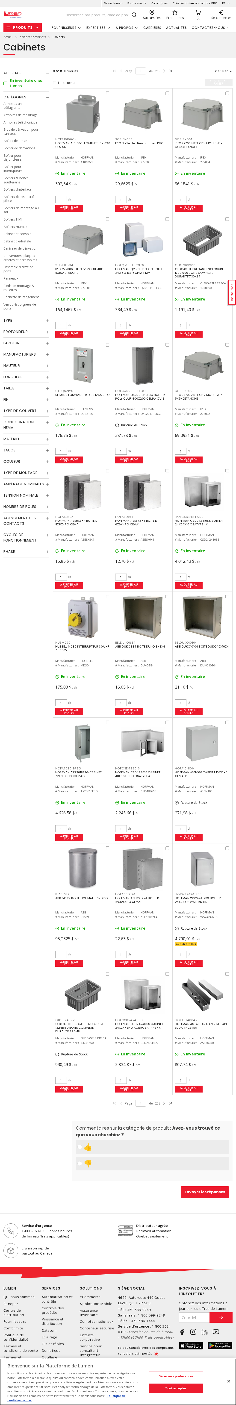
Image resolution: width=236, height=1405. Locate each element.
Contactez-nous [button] (208, 27)
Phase (9, 551)
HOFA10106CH (66, 139)
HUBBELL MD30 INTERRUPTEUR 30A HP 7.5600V (82, 648)
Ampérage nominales (23, 484)
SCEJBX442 (124, 139)
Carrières (152, 27)
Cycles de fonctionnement (20, 537)
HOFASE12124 (125, 894)
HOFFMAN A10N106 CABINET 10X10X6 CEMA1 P (201, 774)
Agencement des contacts (19, 520)
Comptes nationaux (96, 1321)
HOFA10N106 (184, 768)
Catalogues (159, 3)
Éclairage (49, 1337)
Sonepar (10, 1304)
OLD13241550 (65, 1020)
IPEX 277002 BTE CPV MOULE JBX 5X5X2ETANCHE (198, 397)
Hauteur (11, 365)
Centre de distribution (13, 1312)
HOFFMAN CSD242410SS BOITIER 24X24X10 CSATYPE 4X (199, 522)
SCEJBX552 (183, 391)
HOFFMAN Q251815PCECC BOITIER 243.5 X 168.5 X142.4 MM (140, 271)
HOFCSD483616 (127, 768)
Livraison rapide (35, 1248)
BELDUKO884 (125, 643)
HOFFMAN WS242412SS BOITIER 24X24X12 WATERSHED (198, 900)
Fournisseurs (137, 3)
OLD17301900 (185, 265)
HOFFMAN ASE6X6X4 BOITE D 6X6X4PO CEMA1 (136, 522)
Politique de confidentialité (15, 1337)
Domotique (51, 1350)
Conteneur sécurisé (97, 1328)
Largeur (11, 343)
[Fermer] (229, 1381)
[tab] (26, 73)
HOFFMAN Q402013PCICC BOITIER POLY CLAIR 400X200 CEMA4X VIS (140, 397)
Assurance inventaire (89, 1312)
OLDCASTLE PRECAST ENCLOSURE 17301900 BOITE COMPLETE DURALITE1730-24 (199, 272)
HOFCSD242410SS (189, 517)
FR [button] (224, 3)
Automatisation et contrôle (57, 1299)
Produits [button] (23, 27)
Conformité (13, 1328)
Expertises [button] (96, 27)
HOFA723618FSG (68, 768)
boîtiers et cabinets (33, 37)
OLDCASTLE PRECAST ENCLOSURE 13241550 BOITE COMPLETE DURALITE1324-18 (79, 1027)
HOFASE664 (124, 517)
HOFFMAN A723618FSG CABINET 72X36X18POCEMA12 (78, 774)
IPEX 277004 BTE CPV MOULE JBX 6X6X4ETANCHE (198, 145)
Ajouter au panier (69, 208)
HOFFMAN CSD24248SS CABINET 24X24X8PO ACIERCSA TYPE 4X (139, 1026)
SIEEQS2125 (64, 391)
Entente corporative (90, 1337)
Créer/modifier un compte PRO (195, 3)
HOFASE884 (64, 517)
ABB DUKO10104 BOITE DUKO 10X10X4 (202, 646)
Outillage (49, 1357)
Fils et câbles (53, 1344)
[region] (118, 1381)
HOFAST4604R (186, 1020)
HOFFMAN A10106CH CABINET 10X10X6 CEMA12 (82, 145)
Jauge (9, 450)
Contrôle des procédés (53, 1310)
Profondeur (15, 331)
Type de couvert (20, 410)
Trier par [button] (220, 71)
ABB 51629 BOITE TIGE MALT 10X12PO (81, 898)
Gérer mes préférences (176, 1376)
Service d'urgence (37, 1225)
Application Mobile (96, 1304)
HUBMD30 (63, 643)
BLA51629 (62, 894)
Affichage (13, 73)
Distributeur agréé (152, 1225)
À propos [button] (124, 27)
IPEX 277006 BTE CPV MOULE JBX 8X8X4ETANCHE (79, 271)
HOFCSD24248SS (129, 1020)
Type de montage (20, 472)
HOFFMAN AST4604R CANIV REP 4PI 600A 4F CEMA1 (201, 1026)
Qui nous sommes (19, 1297)
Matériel (11, 438)
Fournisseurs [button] (64, 27)
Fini (6, 399)
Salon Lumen (113, 3)
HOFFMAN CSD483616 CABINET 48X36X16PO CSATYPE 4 (137, 774)
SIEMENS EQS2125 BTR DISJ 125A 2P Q (82, 395)
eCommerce (90, 1297)
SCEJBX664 (183, 139)
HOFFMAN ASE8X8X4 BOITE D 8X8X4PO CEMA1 (76, 522)
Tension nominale (20, 495)
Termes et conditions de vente (20, 1348)
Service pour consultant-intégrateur (91, 1350)
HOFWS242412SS (188, 894)
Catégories (15, 97)
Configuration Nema (18, 425)
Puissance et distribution (53, 1321)
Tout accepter (175, 1388)
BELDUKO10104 (186, 643)
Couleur (11, 461)
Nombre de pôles (19, 506)
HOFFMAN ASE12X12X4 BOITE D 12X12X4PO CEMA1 (137, 900)
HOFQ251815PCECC (130, 265)
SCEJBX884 (64, 265)
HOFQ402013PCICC (130, 391)
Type (7, 320)
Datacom (49, 1330)
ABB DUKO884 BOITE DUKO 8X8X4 (140, 646)
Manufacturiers (19, 354)
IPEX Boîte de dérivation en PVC (139, 143)
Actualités (176, 27)
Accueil (8, 37)
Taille (8, 388)
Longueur (13, 376)
